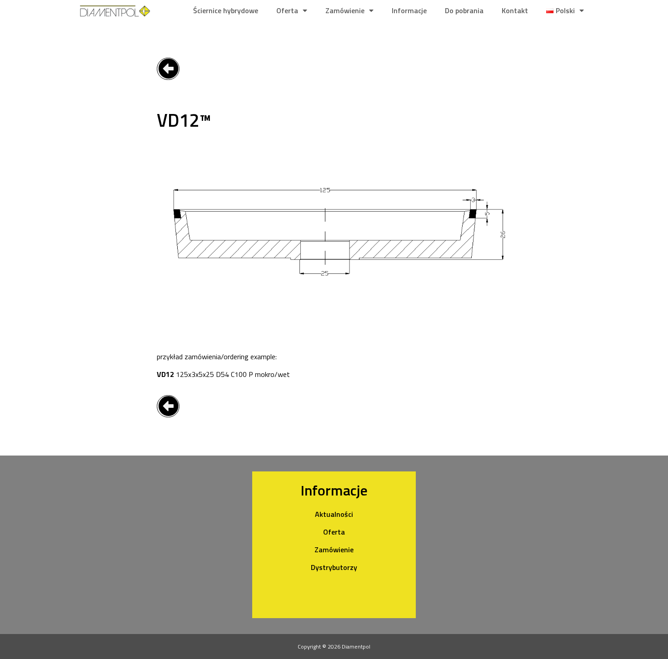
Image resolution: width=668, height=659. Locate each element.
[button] (168, 69)
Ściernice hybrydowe (225, 10)
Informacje (409, 10)
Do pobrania (464, 10)
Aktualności (334, 514)
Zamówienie (344, 10)
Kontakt (515, 10)
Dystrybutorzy (334, 567)
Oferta (287, 10)
